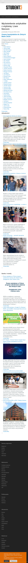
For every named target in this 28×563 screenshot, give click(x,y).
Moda (3, 525)
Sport (3, 527)
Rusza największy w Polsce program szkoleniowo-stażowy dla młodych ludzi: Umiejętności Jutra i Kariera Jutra (13, 278)
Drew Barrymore (8, 91)
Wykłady (3, 478)
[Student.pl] (14, 7)
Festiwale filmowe (5, 467)
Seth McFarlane (7, 50)
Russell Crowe (7, 76)
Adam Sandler (7, 51)
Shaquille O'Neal (8, 67)
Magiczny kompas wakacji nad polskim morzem (14, 143)
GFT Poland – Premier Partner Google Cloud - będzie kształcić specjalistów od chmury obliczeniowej (14, 341)
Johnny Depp (7, 48)
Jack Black (6, 73)
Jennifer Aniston (7, 85)
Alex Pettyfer (7, 60)
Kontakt (3, 548)
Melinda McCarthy (8, 90)
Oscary (6, 43)
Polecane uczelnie (5, 546)
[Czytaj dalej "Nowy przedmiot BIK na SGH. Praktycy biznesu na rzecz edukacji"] (14, 411)
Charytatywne (4, 523)
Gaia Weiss (6, 93)
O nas (3, 538)
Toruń (3, 451)
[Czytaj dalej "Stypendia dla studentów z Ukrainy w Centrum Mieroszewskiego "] (14, 183)
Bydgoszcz (4, 446)
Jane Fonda (6, 105)
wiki (2, 487)
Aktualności (8, 16)
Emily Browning (7, 107)
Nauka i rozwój (5, 521)
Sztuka (3, 519)
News (3, 529)
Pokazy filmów (5, 481)
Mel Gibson (6, 77)
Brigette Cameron (8, 99)
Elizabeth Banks (7, 84)
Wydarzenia (4, 485)
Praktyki (3, 542)
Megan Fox (6, 104)
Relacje (3, 499)
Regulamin (4, 540)
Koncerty (3, 470)
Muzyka (3, 512)
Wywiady (3, 497)
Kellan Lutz (6, 54)
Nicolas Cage (7, 65)
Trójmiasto (4, 453)
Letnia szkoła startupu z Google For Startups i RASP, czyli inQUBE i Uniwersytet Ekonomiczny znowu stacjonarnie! (14, 309)
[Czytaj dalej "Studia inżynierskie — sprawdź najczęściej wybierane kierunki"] (14, 245)
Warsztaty (4, 476)
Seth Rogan (6, 53)
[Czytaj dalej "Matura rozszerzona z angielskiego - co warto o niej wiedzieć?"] (14, 214)
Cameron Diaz (7, 87)
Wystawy (3, 480)
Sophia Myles (7, 95)
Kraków (3, 448)
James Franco (7, 64)
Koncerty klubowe (5, 472)
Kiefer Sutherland (8, 79)
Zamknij (6, 561)
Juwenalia (4, 474)
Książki (3, 517)
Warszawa (4, 455)
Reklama (3, 544)
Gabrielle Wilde (7, 88)
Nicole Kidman (7, 46)
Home (3, 16)
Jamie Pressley (7, 96)
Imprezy (3, 468)
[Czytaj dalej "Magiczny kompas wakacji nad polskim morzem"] (14, 152)
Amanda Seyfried (8, 102)
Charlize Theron (7, 82)
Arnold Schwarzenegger (9, 57)
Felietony (3, 502)
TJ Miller (6, 81)
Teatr (3, 516)
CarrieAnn (6, 101)
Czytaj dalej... (5, 111)
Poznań (3, 450)
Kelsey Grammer (8, 70)
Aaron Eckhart (7, 59)
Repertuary (4, 483)
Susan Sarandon (8, 98)
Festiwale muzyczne (6, 465)
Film (2, 514)
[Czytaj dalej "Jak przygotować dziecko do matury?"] (14, 124)
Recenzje (4, 500)
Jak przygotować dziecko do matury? (12, 115)
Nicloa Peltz (6, 109)
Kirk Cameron (7, 62)
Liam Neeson (7, 74)
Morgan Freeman (8, 71)
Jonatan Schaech (8, 68)
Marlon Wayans (7, 56)
